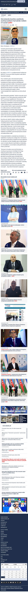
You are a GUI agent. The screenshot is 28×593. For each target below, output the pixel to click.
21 (19, 575)
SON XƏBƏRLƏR (7, 425)
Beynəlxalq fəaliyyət (6, 549)
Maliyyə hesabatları (6, 547)
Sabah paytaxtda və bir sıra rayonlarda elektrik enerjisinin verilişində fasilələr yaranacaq (13, 444)
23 (26, 575)
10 (4, 573)
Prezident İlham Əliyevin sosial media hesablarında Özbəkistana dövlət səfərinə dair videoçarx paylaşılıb (14, 460)
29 (22, 577)
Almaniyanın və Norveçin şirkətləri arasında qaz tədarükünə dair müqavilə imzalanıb (13, 466)
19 (11, 575)
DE (6, 4)
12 (11, 573)
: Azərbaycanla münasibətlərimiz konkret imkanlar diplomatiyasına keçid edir (13, 375)
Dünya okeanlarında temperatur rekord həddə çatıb (13, 482)
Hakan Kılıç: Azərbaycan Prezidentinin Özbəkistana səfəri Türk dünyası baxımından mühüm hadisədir (13, 250)
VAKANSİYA (3, 552)
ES (9, 4)
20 (16, 575)
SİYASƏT (3, 15)
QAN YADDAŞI (4, 534)
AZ (1, 4)
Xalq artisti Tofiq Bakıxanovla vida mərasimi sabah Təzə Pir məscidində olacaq (13, 472)
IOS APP (2, 561)
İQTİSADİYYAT (4, 522)
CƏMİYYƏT (3, 525)
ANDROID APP (4, 560)
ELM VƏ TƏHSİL (4, 529)
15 (22, 573)
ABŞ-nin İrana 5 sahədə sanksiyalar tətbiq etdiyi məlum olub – (13, 450)
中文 (15, 4)
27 (16, 577)
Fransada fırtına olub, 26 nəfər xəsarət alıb (11, 428)
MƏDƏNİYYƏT (4, 527)
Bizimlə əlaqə (4, 542)
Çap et (11, 25)
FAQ (2, 556)
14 (19, 573)
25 (8, 577)
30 (26, 577)
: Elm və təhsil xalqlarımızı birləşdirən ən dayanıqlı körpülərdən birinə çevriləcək (13, 350)
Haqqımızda (4, 544)
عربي (12, 4)
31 (4, 579)
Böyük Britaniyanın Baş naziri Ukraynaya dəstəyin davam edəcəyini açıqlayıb (13, 478)
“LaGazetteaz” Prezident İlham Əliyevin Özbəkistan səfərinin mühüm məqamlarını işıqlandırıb (13, 325)
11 (8, 573)
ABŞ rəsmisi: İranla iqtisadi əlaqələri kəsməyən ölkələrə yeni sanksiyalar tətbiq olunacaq (12, 439)
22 (22, 575)
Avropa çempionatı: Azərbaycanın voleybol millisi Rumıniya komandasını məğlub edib (13, 493)
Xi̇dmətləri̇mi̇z (4, 550)
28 (19, 577)
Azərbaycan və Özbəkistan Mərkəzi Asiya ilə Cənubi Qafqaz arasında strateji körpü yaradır (13, 201)
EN (4, 4)
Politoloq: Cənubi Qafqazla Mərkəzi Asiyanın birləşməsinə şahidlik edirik (11, 300)
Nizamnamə (4, 545)
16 (26, 573)
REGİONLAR (3, 524)
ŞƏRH (9, 15)
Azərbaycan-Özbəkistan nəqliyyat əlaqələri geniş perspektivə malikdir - (12, 275)
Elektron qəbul (5, 554)
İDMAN (2, 531)
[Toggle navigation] (25, 9)
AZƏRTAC (12, 46)
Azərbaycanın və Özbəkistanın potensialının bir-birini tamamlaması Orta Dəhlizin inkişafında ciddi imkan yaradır (13, 400)
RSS (2, 558)
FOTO (2, 540)
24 (4, 577)
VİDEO (2, 538)
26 (11, 577)
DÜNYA (2, 533)
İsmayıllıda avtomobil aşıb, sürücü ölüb (11, 455)
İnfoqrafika (4, 536)
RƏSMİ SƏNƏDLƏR (5, 518)
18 (8, 575)
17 (4, 575)
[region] (14, 470)
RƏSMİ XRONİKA (4, 517)
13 (16, 573)
